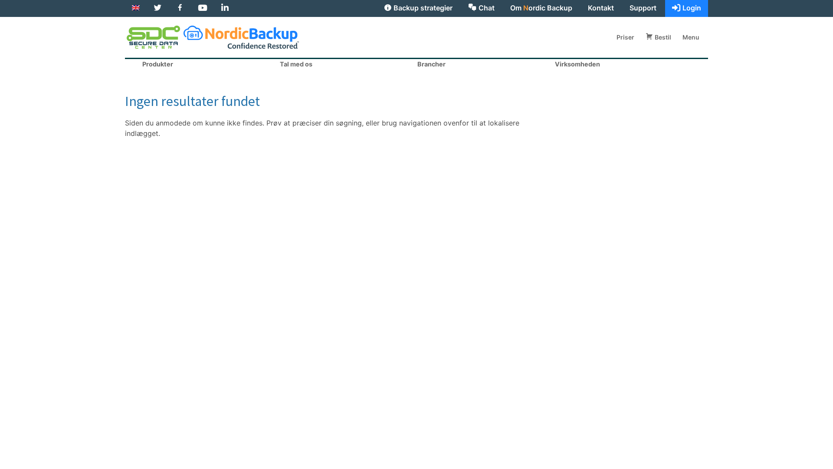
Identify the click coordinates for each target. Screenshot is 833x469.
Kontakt (601, 7)
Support (643, 7)
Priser (625, 37)
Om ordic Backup (541, 7)
